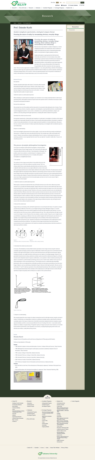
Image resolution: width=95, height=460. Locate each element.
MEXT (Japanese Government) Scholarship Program (62, 419)
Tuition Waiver (59, 426)
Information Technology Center (63, 427)
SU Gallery (59, 415)
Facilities (58, 413)
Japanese (65, 5)
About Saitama (15, 406)
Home (58, 5)
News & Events (22, 7)
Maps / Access (15, 419)
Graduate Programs (31, 413)
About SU (14, 7)
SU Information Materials (17, 404)
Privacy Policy (64, 447)
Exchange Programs (59, 7)
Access (42, 447)
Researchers (72, 30)
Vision (13, 409)
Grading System (45, 423)
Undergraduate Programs (32, 412)
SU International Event (61, 403)
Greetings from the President (17, 403)
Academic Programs (47, 7)
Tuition (43, 422)
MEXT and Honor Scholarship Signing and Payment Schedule (62, 421)
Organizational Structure (16, 416)
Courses (43, 414)
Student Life (69, 7)
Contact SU (14, 421)
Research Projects (30, 406)
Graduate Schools (30, 404)
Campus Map (59, 406)
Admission (37, 7)
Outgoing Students (45, 426)
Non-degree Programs (31, 415)
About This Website (54, 447)
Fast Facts (14, 413)
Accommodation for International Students (61, 433)
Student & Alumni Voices (61, 430)
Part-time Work (59, 441)
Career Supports (75, 401)
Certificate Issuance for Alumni (62, 429)
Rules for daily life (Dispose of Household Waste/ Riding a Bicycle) (62, 437)
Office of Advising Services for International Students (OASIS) (62, 408)
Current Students (74, 5)
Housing (43, 418)
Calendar (36, 447)
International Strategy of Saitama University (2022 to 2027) (18, 411)
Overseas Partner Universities (17, 418)
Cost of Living (44, 420)
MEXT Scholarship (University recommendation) (62, 424)
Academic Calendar (60, 404)
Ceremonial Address (16, 407)
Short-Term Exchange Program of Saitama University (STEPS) (47, 412)
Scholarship (44, 425)
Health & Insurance (60, 440)
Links (47, 447)
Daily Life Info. (59, 435)
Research (31, 7)
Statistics (14, 415)
